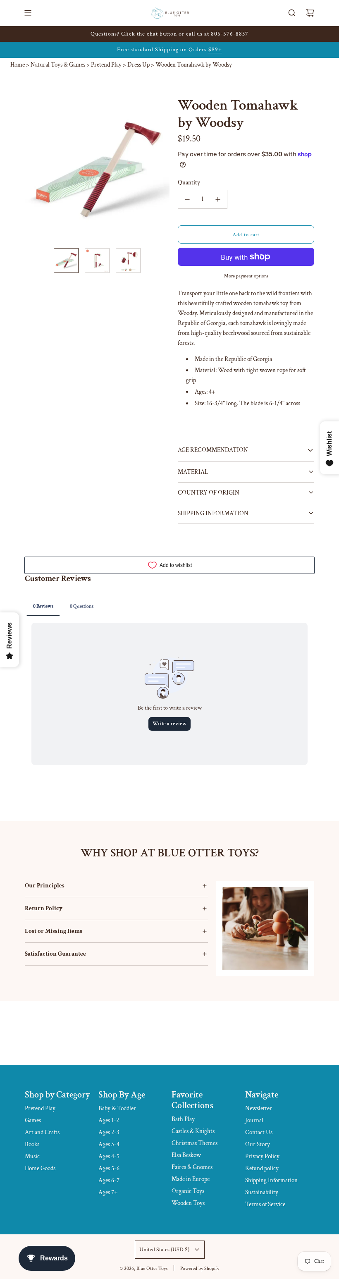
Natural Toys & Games (58, 65)
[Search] (292, 13)
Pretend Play (106, 65)
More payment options (246, 276)
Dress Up (138, 65)
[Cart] (310, 13)
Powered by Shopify (199, 1268)
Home (17, 65)
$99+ (215, 49)
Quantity (189, 182)
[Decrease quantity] (187, 199)
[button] (31, 169)
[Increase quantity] (218, 199)
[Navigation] (28, 13)
